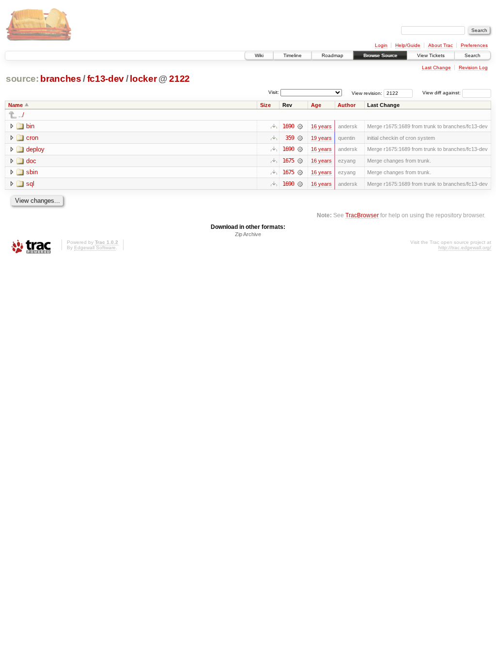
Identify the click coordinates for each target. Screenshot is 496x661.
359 (289, 138)
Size (265, 105)
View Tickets (431, 55)
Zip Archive (248, 234)
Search (472, 55)
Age (316, 105)
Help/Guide (407, 45)
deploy (35, 149)
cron (32, 137)
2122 (179, 79)
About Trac (440, 45)
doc (31, 161)
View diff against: (442, 92)
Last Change (436, 67)
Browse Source (380, 55)
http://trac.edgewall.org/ (464, 247)
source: (22, 79)
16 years (321, 126)
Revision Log (473, 67)
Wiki (259, 55)
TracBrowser (362, 215)
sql (30, 183)
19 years (321, 138)
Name (15, 105)
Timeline (292, 55)
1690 (288, 126)
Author (347, 105)
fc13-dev (105, 79)
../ (21, 115)
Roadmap (332, 55)
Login (381, 45)
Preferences (474, 45)
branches (60, 79)
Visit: (273, 92)
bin (30, 126)
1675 (288, 160)
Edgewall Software (95, 247)
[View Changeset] (300, 126)
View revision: (367, 92)
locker (143, 79)
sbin (32, 172)
